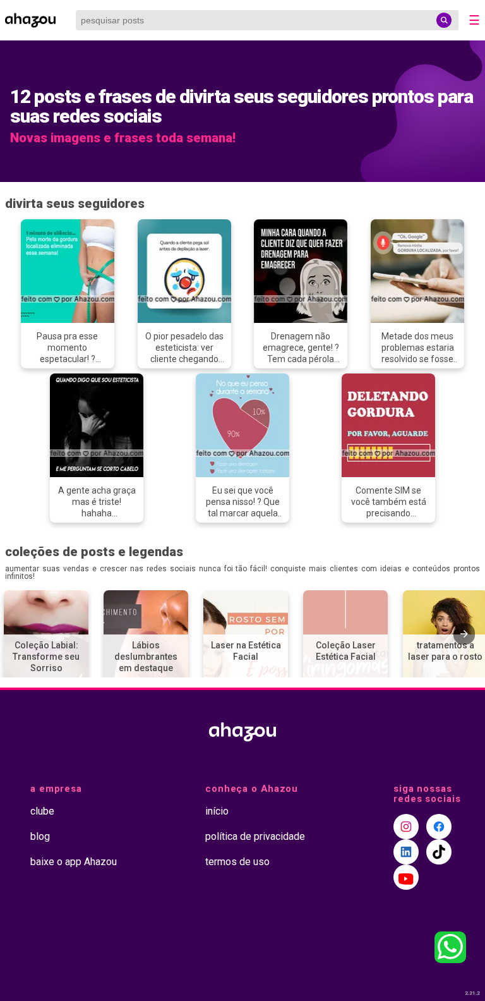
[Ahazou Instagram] (406, 826)
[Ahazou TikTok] (439, 851)
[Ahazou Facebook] (439, 826)
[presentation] (464, 634)
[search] (444, 20)
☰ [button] (474, 20)
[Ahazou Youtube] (406, 877)
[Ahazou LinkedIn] (406, 851)
